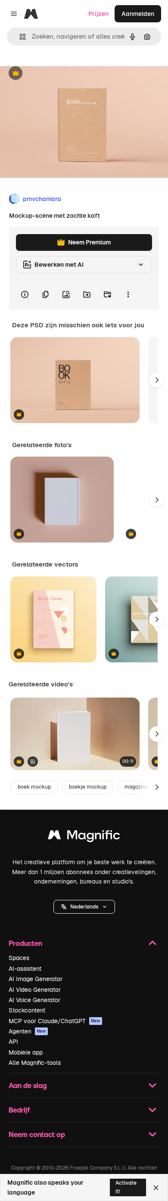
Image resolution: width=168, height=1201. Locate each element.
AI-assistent (25, 968)
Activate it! (126, 1187)
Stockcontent (27, 1010)
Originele (56, 74)
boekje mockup (87, 786)
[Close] (156, 1188)
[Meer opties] (128, 294)
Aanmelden (137, 14)
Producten (25, 943)
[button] (84, 907)
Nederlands (84, 906)
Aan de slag (28, 1085)
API (13, 1042)
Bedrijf (19, 1109)
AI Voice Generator (34, 1000)
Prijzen (98, 14)
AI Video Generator (35, 990)
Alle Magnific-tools (35, 1063)
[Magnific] (84, 837)
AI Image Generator (35, 979)
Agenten (27, 1031)
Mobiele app (26, 1052)
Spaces (19, 958)
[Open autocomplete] (19, 37)
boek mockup (34, 786)
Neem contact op (37, 1134)
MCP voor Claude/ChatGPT (54, 1021)
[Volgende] (157, 380)
